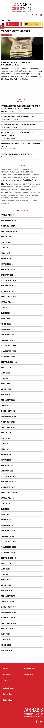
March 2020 (7, 525)
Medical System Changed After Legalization (17, 134)
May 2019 (5, 580)
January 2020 (7, 536)
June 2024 (6, 248)
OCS (35, 187)
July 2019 (5, 569)
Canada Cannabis (11, 180)
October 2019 (8, 552)
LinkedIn (41, 15)
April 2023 (6, 324)
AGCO (26, 177)
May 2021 (5, 449)
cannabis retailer (24, 172)
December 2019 (8, 542)
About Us (28, 674)
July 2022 (5, 373)
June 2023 (5, 313)
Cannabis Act (16, 184)
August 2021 (7, 433)
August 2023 (7, 302)
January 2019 (7, 601)
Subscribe (13, 24)
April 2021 (6, 454)
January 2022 (7, 406)
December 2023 (8, 280)
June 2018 (5, 640)
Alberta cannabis (9, 190)
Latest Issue (9, 688)
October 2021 (8, 422)
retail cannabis (8, 195)
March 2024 (7, 264)
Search (3, 24)
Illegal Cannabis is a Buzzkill (16, 154)
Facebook (32, 15)
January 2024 (8, 275)
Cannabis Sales (21, 193)
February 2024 (8, 269)
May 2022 (5, 384)
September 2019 (8, 558)
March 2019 (6, 591)
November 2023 (8, 286)
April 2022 (6, 389)
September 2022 (9, 362)
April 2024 (6, 258)
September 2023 (9, 297)
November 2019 (8, 547)
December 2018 (8, 607)
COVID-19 (33, 177)
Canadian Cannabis (11, 175)
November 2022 (8, 351)
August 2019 (7, 563)
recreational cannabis (11, 187)
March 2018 (6, 650)
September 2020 (9, 493)
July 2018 (5, 634)
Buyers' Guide (32, 24)
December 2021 (8, 411)
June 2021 (5, 444)
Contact (6, 680)
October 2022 (8, 356)
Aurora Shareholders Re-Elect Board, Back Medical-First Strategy (20, 107)
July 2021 (5, 438)
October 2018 (8, 618)
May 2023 (5, 318)
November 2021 (8, 416)
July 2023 (5, 308)
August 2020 (7, 498)
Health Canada (15, 177)
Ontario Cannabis (31, 184)
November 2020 (8, 482)
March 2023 (6, 329)
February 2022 (8, 400)
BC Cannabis (28, 187)
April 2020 (6, 520)
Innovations (29, 668)
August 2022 (7, 367)
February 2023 (8, 335)
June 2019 (5, 574)
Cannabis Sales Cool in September (18, 117)
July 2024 (5, 242)
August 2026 (7, 215)
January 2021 (7, 471)
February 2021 (8, 465)
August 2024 (7, 237)
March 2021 (6, 460)
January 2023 (7, 340)
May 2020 (5, 514)
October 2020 (8, 487)
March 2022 (6, 395)
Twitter (36, 15)
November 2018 (8, 612)
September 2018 (8, 623)
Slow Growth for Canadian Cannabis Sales (20, 145)
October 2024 (8, 226)
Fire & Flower (22, 195)
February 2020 (8, 531)
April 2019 (6, 585)
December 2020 (8, 476)
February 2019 (8, 596)
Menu (7, 20)
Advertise (7, 694)
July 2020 (5, 503)
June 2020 (6, 509)
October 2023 (8, 291)
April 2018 (6, 645)
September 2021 (8, 427)
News (5, 668)
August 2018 (7, 629)
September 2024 (9, 231)
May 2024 (5, 253)
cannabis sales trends (11, 200)
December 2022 (8, 346)
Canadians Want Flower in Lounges (19, 125)
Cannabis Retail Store (11, 169)
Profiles (6, 674)
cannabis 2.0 (35, 193)
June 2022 (5, 378)
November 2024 (8, 220)
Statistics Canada (28, 198)
